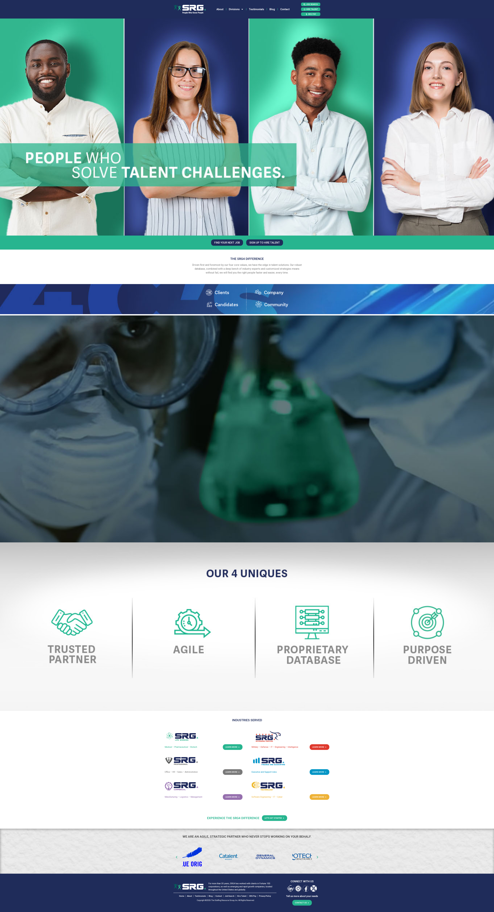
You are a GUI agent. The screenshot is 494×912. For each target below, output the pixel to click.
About (219, 9)
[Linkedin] (290, 888)
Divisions (234, 9)
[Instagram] (298, 888)
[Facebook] (306, 888)
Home (181, 896)
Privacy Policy (265, 896)
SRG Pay (252, 896)
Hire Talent (241, 896)
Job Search (229, 896)
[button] (176, 857)
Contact (285, 9)
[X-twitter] (313, 888)
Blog (272, 9)
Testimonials (256, 9)
